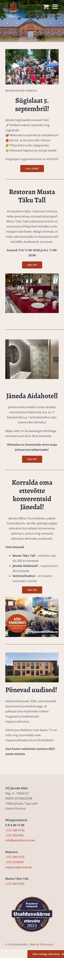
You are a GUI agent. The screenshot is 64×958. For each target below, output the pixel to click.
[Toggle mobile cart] (47, 6)
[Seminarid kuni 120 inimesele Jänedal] (32, 598)
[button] (8, 293)
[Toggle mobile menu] (55, 6)
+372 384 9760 (14, 884)
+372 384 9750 (14, 830)
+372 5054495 (14, 835)
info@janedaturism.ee (20, 840)
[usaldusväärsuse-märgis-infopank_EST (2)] (32, 891)
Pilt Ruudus (46, 944)
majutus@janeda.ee (18, 867)
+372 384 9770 (14, 857)
